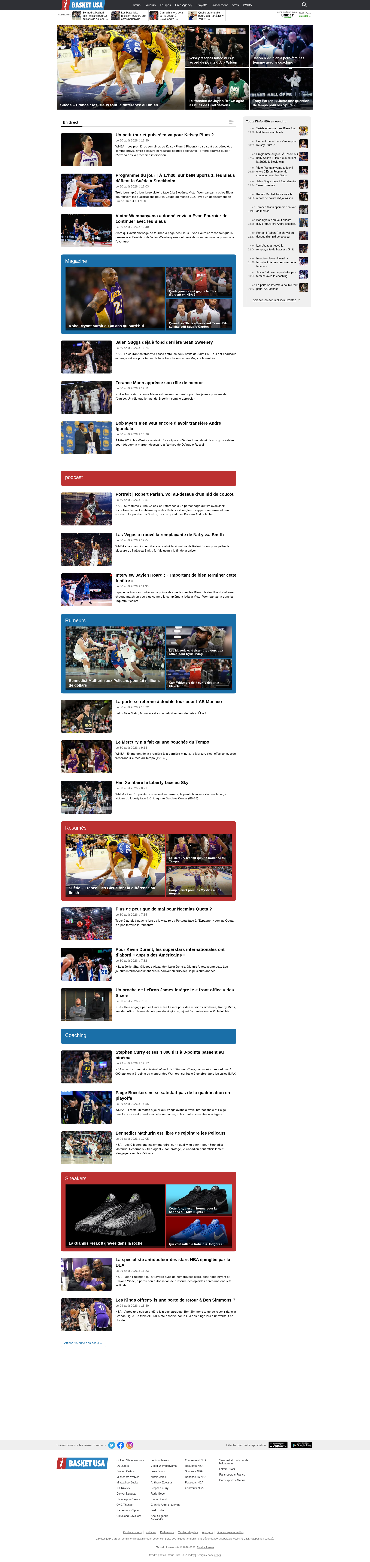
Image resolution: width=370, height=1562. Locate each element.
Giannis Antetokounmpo (165, 1504)
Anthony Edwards (162, 1482)
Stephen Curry (160, 1488)
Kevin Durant (159, 1499)
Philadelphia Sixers (128, 1499)
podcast (74, 477)
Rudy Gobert (158, 1493)
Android (301, 1445)
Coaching (75, 1035)
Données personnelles (230, 1532)
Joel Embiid (158, 1510)
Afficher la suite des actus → (83, 1343)
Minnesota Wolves (127, 1477)
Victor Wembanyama (164, 1465)
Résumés (76, 828)
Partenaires (167, 1532)
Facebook (121, 1445)
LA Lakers (122, 1465)
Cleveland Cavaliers (128, 1515)
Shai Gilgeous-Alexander (160, 1517)
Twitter (112, 1445)
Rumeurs (75, 620)
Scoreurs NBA (194, 1471)
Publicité (151, 1532)
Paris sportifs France (232, 1474)
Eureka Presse (205, 1547)
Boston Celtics (125, 1471)
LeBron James (160, 1460)
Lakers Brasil (227, 1469)
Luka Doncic (158, 1471)
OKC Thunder (124, 1504)
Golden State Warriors (130, 1460)
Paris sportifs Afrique (232, 1480)
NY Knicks (123, 1488)
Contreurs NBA (194, 1488)
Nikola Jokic (158, 1477)
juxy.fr (217, 1555)
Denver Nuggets (126, 1493)
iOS (278, 1445)
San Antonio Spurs (128, 1510)
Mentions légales (188, 1532)
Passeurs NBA (194, 1482)
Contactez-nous (132, 1532)
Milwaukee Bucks (127, 1482)
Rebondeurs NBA (195, 1477)
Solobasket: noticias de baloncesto (233, 1462)
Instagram (130, 1445)
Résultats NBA (194, 1465)
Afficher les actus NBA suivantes (274, 300)
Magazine (76, 261)
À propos (207, 1532)
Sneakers (76, 1178)
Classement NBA (195, 1460)
